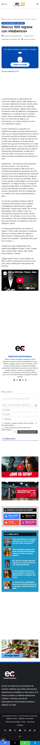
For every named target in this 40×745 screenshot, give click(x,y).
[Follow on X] (21, 36)
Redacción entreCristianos (12, 36)
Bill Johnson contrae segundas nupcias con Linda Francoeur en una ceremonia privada (24, 562)
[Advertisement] (20, 13)
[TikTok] (26, 380)
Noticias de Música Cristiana (27, 19)
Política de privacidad (13, 722)
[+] (28, 405)
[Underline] (8, 405)
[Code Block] (20, 405)
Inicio (4, 19)
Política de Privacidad (26, 423)
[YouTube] (20, 380)
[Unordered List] (16, 405)
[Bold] (3, 405)
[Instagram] (23, 380)
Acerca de (30, 722)
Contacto (20, 725)
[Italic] (6, 405)
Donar (24, 722)
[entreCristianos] (10, 683)
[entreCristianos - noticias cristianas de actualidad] (20, 4)
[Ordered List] (13, 405)
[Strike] (11, 405)
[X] (17, 380)
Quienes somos (12, 718)
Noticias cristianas (12, 19)
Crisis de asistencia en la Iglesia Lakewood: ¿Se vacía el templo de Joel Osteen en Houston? (24, 541)
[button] (20, 466)
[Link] (23, 405)
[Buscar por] (37, 4)
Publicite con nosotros (26, 718)
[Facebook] (14, 380)
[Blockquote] (18, 405)
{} (25, 405)
